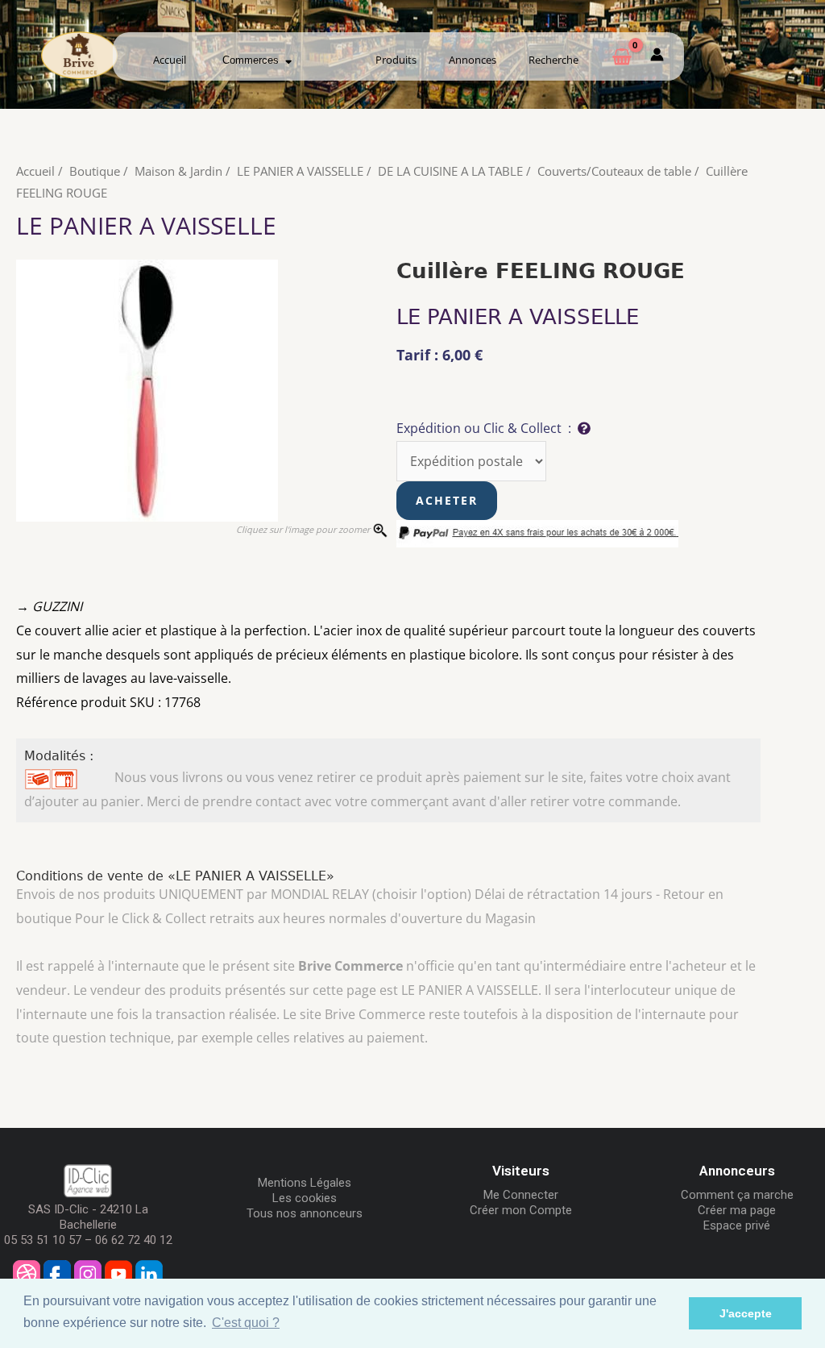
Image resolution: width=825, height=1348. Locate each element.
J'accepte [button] (745, 1313)
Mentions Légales (304, 1182)
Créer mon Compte (521, 1210)
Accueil (169, 59)
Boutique (94, 171)
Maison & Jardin (178, 171)
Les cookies (304, 1198)
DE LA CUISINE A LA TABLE (450, 171)
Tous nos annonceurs (305, 1213)
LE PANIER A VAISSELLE (300, 171)
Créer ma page (737, 1210)
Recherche (553, 59)
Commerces (253, 60)
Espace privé (736, 1225)
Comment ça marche (737, 1195)
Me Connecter (520, 1195)
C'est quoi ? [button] (246, 1322)
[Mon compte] (657, 57)
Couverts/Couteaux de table (614, 171)
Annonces (472, 59)
